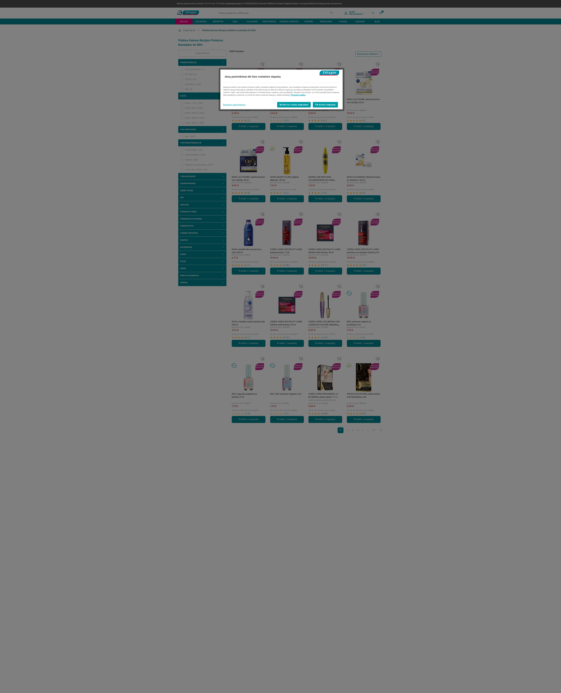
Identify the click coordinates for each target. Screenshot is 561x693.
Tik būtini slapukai (325, 104)
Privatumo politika (298, 95)
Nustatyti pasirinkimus (234, 104)
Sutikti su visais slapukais (293, 104)
